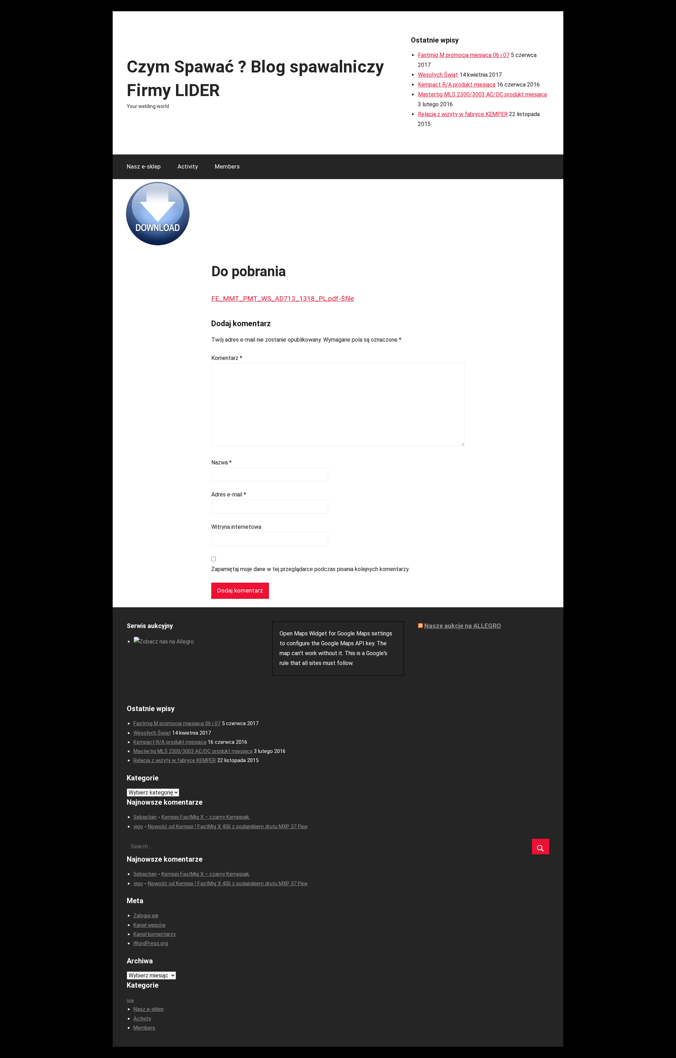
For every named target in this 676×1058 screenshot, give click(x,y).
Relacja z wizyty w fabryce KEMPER (463, 114)
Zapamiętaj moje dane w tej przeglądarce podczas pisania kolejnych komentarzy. (310, 569)
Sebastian (145, 817)
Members (227, 166)
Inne (130, 1000)
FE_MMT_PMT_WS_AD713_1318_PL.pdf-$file (282, 298)
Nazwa (221, 462)
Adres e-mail (228, 494)
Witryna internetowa (236, 527)
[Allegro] (164, 641)
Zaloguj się (145, 915)
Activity (187, 166)
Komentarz (226, 358)
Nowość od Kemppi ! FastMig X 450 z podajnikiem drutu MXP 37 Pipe (228, 826)
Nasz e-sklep (144, 166)
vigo (138, 826)
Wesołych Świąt (438, 74)
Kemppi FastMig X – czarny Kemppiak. (206, 817)
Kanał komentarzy (154, 934)
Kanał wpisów (149, 925)
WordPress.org (150, 943)
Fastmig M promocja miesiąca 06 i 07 (463, 55)
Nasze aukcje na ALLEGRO (462, 625)
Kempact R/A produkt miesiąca (456, 84)
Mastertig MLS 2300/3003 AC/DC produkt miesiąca (482, 94)
